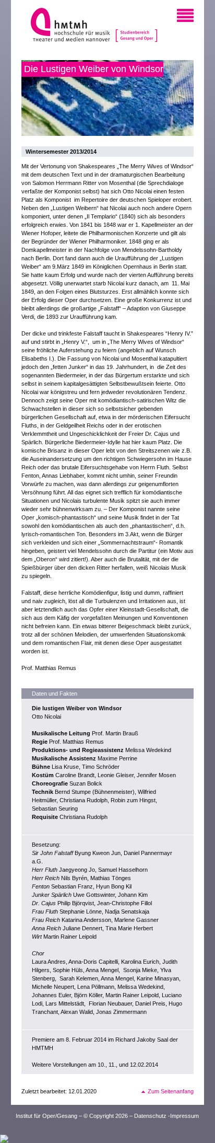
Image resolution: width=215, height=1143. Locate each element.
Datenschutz (150, 1116)
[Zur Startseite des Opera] (136, 26)
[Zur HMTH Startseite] (67, 26)
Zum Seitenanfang (171, 1091)
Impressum (184, 1116)
